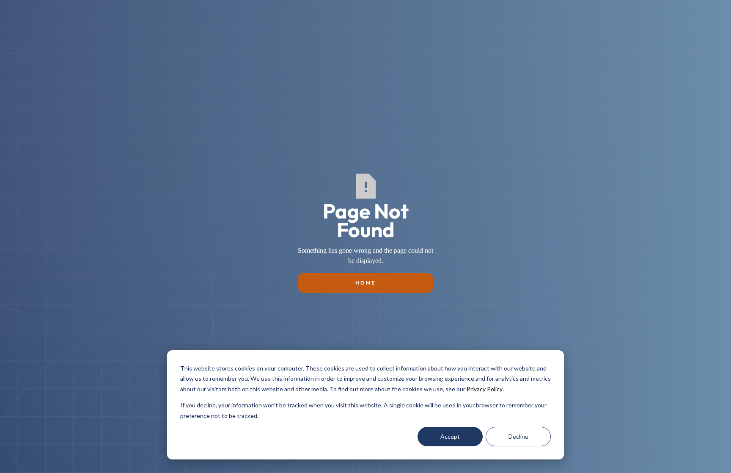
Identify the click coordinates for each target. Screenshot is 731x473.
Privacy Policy (485, 389)
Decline (518, 436)
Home (365, 282)
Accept (450, 436)
